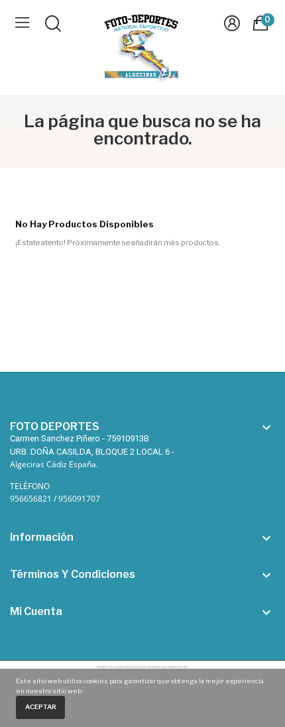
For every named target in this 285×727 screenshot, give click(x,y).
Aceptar (40, 706)
